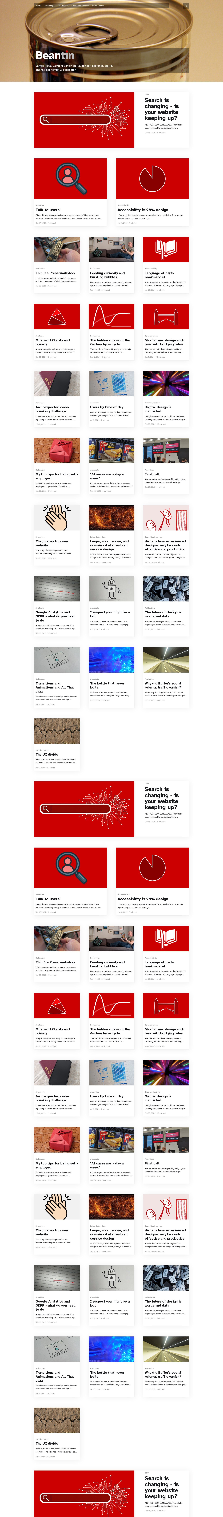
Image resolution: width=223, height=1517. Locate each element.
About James (98, 5)
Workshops (50, 5)
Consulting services (80, 5)
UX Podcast (63, 5)
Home (39, 5)
